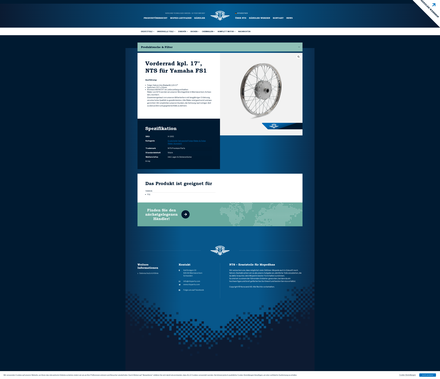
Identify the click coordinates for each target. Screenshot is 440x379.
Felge (190, 141)
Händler (199, 18)
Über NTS (240, 18)
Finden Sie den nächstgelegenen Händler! (161, 214)
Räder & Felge (199, 141)
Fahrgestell (183, 141)
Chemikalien (207, 31)
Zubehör (182, 31)
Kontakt (278, 18)
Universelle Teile (165, 31)
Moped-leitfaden (180, 18)
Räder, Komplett (175, 143)
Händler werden (259, 18)
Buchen (194, 31)
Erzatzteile (147, 31)
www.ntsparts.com (191, 284)
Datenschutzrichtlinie (148, 273)
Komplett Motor (226, 31)
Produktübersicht (155, 18)
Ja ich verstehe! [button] (427, 375)
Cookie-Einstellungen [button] (407, 375)
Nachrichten (244, 31)
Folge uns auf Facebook (193, 290)
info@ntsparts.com (191, 281)
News (289, 18)
